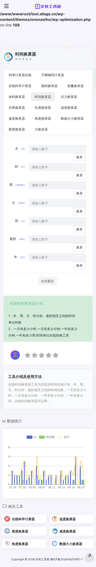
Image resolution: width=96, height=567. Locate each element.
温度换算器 (69, 107)
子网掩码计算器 (52, 75)
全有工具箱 (42, 559)
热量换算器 (75, 86)
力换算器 (41, 129)
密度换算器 (17, 129)
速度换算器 (17, 118)
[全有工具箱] (48, 6)
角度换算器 (43, 118)
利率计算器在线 (20, 75)
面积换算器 (49, 86)
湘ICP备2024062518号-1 (66, 559)
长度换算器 (43, 107)
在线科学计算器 (20, 86)
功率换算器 (17, 107)
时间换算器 (43, 97)
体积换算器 (17, 97)
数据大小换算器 (72, 118)
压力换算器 (69, 97)
